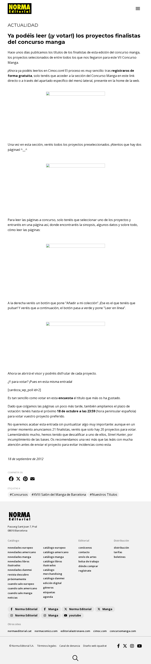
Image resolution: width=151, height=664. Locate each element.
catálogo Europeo (54, 547)
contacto (83, 552)
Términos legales (46, 645)
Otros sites (14, 624)
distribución (121, 547)
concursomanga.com (123, 631)
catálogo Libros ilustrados (52, 563)
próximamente (17, 579)
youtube (75, 615)
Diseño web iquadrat (95, 645)
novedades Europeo (20, 547)
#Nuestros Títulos (103, 494)
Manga (53, 609)
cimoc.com (100, 631)
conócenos (85, 547)
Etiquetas (49, 592)
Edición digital (52, 583)
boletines (119, 557)
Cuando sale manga (20, 593)
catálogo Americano (55, 552)
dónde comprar (88, 566)
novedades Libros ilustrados (18, 563)
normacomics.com (46, 631)
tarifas (118, 552)
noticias (12, 597)
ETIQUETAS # (14, 488)
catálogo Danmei (53, 578)
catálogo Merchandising (52, 572)
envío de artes (87, 557)
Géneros (48, 587)
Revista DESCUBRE (18, 574)
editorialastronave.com (75, 631)
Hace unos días (19, 52)
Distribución (121, 540)
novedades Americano (22, 552)
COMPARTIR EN (15, 472)
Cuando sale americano (22, 588)
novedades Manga (19, 557)
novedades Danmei (20, 570)
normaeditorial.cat (19, 631)
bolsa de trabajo (88, 561)
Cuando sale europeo (21, 584)
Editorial (83, 540)
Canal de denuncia (69, 645)
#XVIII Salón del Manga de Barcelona (58, 494)
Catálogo (13, 540)
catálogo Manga (53, 557)
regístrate (84, 570)
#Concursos (19, 494)
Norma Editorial (26, 609)
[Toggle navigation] (137, 9)
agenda (48, 597)
